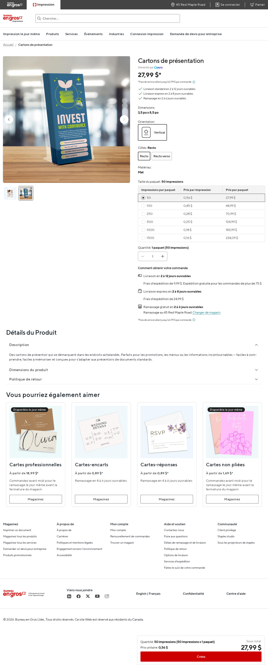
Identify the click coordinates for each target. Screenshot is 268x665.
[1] (26, 193)
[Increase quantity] (163, 256)
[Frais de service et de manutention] (193, 82)
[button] (152, 132)
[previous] (9, 119)
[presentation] (148, 112)
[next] (124, 119)
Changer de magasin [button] (206, 312)
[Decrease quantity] (143, 256)
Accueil (8, 44)
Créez (201, 657)
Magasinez (36, 499)
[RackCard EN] (10, 193)
